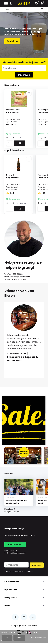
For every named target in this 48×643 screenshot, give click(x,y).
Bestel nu (12, 41)
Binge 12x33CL (12, 177)
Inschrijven (24, 74)
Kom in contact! (15, 544)
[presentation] (7, 341)
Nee (19, 637)
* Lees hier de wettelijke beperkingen (18, 571)
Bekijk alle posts (11, 512)
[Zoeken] (42, 9)
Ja (7, 637)
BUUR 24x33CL (13, 112)
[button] (14, 381)
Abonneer (36, 565)
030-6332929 (10, 550)
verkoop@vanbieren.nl (14, 553)
